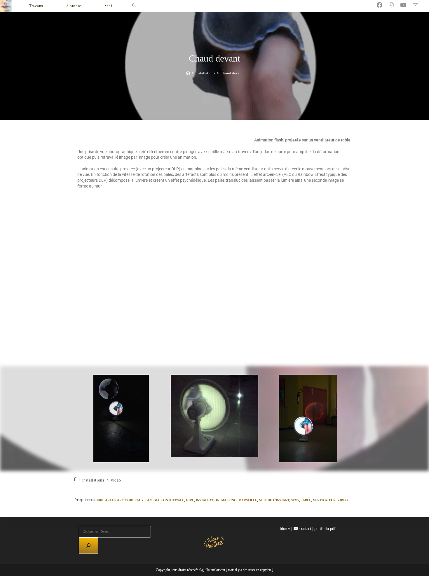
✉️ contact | (303, 528)
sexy (295, 500)
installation (207, 500)
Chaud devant (232, 73)
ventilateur (324, 500)
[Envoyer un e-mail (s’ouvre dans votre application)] (419, 5)
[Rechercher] (88, 546)
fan (148, 500)
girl (190, 500)
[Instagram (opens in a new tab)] (394, 5)
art (120, 500)
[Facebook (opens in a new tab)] (383, 5)
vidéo (116, 480)
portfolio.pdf (325, 528)
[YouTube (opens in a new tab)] (406, 5)
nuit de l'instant (274, 500)
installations (93, 480)
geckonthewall (169, 500)
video (342, 500)
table (306, 500)
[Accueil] (188, 73)
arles (110, 500)
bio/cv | (286, 528)
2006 (100, 500)
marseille (247, 500)
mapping (229, 500)
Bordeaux (134, 500)
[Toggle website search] (134, 6)
